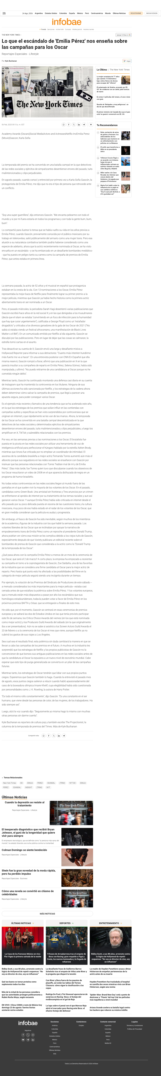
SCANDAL (51, 783)
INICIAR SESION (151, 13)
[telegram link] (28, 1040)
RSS (54, 1054)
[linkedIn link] (33, 1040)
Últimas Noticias (119, 13)
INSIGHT (28, 787)
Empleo (81, 1025)
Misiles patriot (77, 29)
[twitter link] (28, 1035)
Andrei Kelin (60, 29)
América (55, 1025)
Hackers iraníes (88, 29)
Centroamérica (97, 13)
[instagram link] (33, 1035)
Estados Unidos (51, 13)
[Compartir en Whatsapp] (64, 124)
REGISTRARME (136, 13)
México (80, 13)
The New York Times (11, 35)
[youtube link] (23, 1040)
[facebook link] (23, 1035)
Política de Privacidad (134, 1029)
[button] (4, 13)
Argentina (39, 13)
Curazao (68, 29)
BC (21, 783)
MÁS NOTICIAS (47, 913)
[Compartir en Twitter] (74, 124)
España (72, 13)
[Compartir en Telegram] (84, 124)
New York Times (9, 783)
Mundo (108, 13)
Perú (87, 13)
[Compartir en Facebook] (69, 124)
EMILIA (30, 783)
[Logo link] (67, 21)
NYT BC (72, 783)
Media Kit (108, 1043)
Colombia (63, 13)
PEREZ (40, 783)
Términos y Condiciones (135, 1025)
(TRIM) (62, 783)
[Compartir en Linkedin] (79, 124)
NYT (48, 787)
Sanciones (50, 29)
